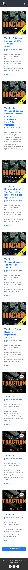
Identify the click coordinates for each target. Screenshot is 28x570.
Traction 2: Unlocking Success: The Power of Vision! (14, 244)
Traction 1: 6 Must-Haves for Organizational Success (14, 314)
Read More (6, 74)
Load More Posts (14, 549)
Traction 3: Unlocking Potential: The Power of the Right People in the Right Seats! (14, 171)
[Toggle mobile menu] (25, 4)
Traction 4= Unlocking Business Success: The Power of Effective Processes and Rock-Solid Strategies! (14, 93)
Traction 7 (14, 500)
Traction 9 (14, 382)
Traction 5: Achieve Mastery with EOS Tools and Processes (14, 23)
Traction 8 (14, 441)
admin (7, 49)
